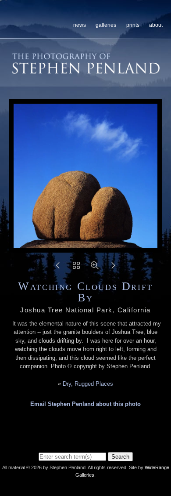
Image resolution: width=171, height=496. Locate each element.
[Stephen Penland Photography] (86, 71)
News (79, 25)
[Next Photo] (113, 268)
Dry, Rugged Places (88, 383)
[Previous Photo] (58, 268)
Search (120, 456)
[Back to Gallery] (76, 268)
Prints (132, 25)
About (156, 25)
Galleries (106, 25)
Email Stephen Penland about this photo (85, 404)
